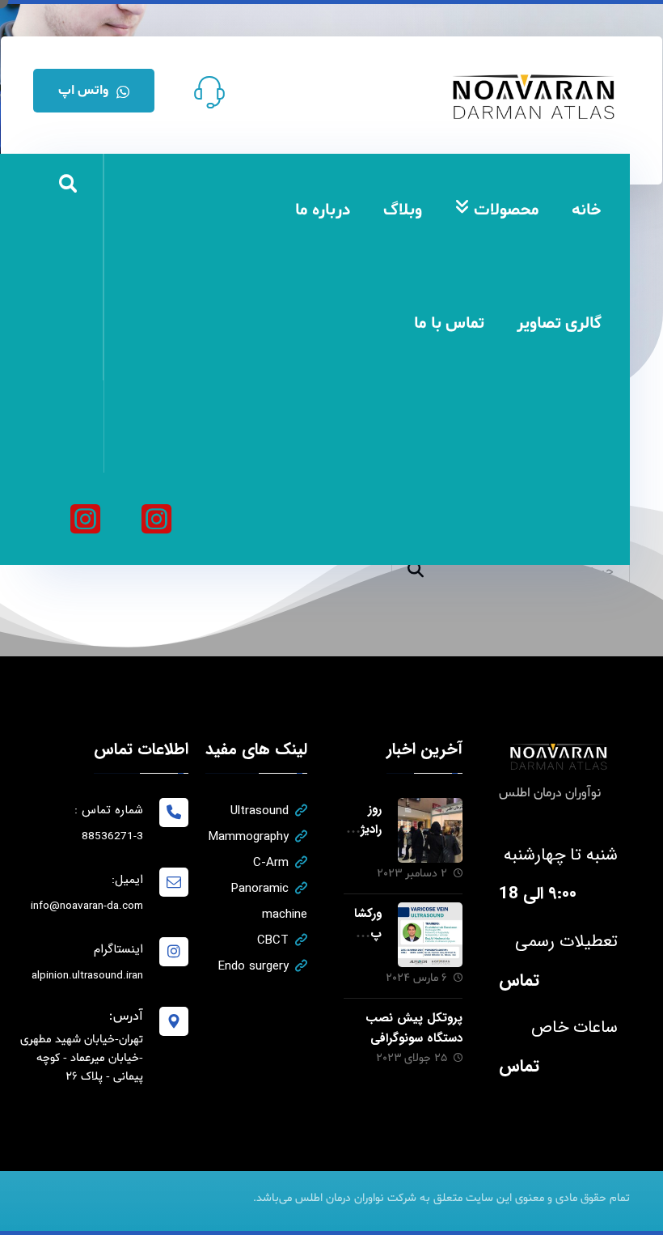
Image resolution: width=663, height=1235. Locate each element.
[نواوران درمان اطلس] (156, 519)
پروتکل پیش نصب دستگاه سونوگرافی (413, 1028)
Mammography (249, 837)
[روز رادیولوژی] (430, 830)
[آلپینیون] (85, 519)
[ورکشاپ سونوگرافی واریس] (430, 934)
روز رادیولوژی (364, 829)
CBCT (273, 940)
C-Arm (271, 862)
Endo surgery (253, 966)
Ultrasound (259, 811)
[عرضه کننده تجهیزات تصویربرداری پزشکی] (534, 96)
